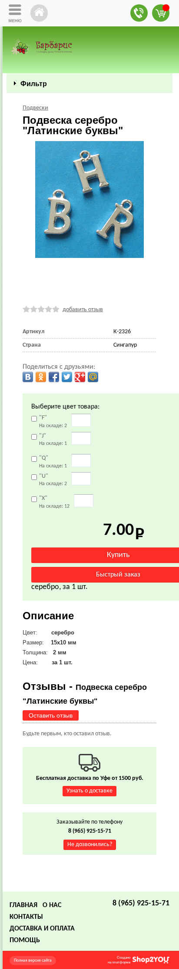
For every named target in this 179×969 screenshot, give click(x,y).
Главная (23, 905)
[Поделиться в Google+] (80, 377)
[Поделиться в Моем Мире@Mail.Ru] (93, 377)
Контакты (26, 917)
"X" (54, 502)
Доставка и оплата (42, 928)
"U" (53, 479)
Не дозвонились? (89, 844)
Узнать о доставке (89, 791)
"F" (53, 421)
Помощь (25, 940)
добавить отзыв (83, 309)
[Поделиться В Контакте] (28, 377)
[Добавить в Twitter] (67, 377)
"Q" (53, 461)
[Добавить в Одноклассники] (41, 377)
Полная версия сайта (33, 960)
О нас (52, 905)
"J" (53, 439)
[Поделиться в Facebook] (54, 377)
